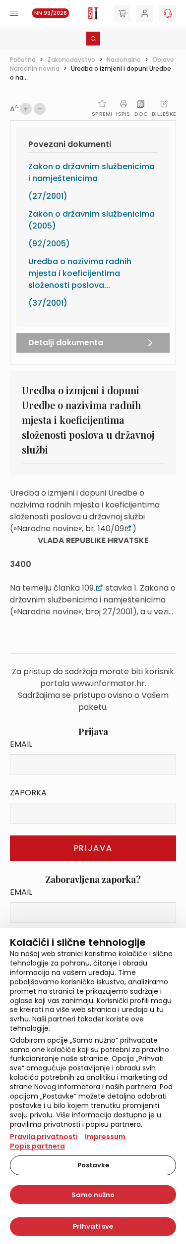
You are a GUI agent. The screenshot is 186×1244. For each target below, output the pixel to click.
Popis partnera (37, 1146)
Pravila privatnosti (44, 1137)
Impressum (105, 1137)
